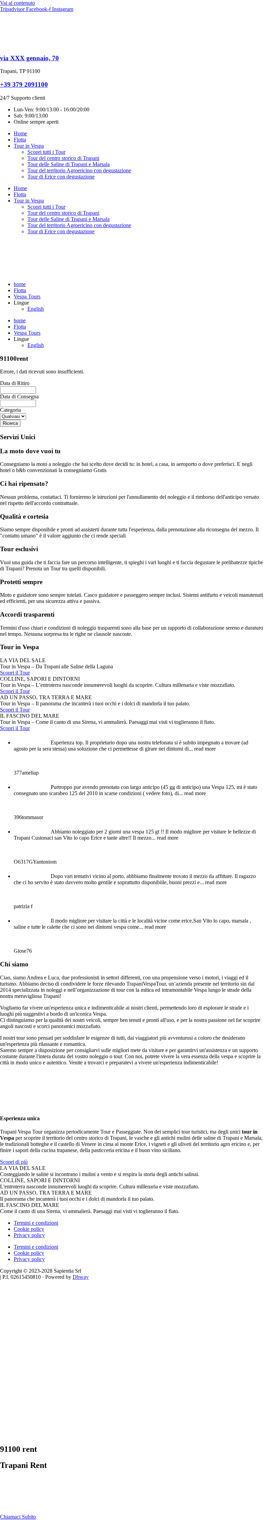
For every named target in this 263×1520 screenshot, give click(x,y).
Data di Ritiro (14, 383)
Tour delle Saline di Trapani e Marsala (68, 164)
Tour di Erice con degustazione (61, 177)
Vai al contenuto (17, 3)
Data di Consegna (19, 396)
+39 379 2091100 (24, 84)
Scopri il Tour (15, 673)
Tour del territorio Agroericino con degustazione (79, 170)
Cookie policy (29, 1229)
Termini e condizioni (36, 1223)
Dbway (81, 1277)
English (35, 309)
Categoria (10, 410)
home (20, 284)
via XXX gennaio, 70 (29, 58)
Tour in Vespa (29, 146)
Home (20, 133)
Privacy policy (29, 1235)
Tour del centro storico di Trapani (63, 158)
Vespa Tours (27, 296)
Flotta (20, 140)
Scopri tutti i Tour (46, 152)
